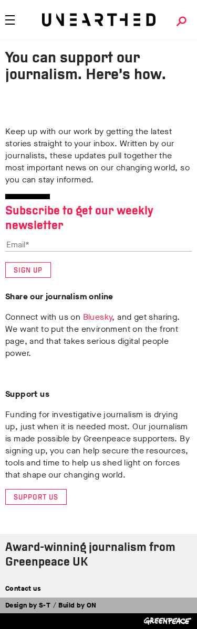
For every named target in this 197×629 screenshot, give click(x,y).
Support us (36, 497)
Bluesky (97, 316)
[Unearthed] (98, 20)
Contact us (22, 588)
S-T (44, 605)
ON (92, 605)
